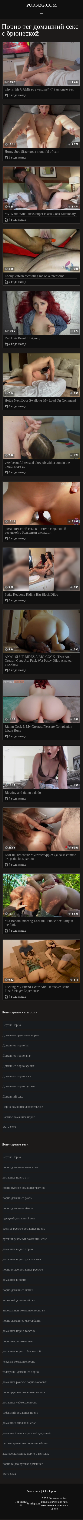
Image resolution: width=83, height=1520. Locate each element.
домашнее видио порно (18, 1249)
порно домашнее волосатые (20, 1167)
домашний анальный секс (19, 1423)
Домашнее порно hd (16, 1045)
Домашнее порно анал (17, 1055)
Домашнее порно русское (19, 1086)
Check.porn (50, 1491)
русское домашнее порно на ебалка (25, 1443)
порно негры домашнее (18, 1341)
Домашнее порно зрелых (18, 1066)
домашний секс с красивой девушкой (27, 1433)
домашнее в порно (14, 1279)
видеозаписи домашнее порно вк (24, 1310)
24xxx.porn (33, 1491)
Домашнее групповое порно (21, 1035)
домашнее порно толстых (19, 1331)
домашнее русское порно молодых (25, 1382)
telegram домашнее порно (19, 1361)
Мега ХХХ (9, 1127)
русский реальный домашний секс (25, 1238)
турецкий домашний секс (19, 1218)
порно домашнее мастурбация (22, 1320)
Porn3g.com (41, 5)
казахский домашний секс (19, 1300)
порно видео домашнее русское (23, 1269)
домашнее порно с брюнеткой (22, 1351)
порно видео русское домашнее (23, 1463)
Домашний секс (13, 1096)
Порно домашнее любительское (23, 1106)
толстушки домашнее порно (21, 1371)
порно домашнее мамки (18, 1290)
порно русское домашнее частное (24, 1187)
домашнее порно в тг (16, 1177)
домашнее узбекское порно (20, 1402)
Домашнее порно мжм (17, 1076)
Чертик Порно (12, 1025)
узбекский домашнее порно (20, 1412)
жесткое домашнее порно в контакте (26, 1453)
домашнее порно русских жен (22, 1259)
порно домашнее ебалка (18, 1208)
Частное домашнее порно (19, 1117)
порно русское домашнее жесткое (24, 1392)
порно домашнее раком (17, 1198)
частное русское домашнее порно (24, 1228)
